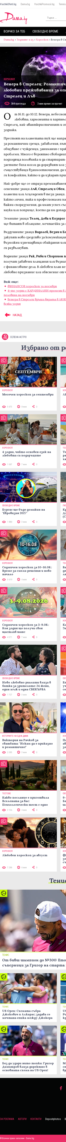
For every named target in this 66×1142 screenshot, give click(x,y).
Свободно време (45, 31)
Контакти (35, 1119)
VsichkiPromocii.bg (44, 4)
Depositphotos (53, 1119)
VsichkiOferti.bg (8, 4)
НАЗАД (17, 315)
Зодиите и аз (25, 39)
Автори (22, 1119)
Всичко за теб (14, 31)
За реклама (7, 1119)
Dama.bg (25, 4)
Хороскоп (42, 39)
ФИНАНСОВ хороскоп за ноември (32, 286)
